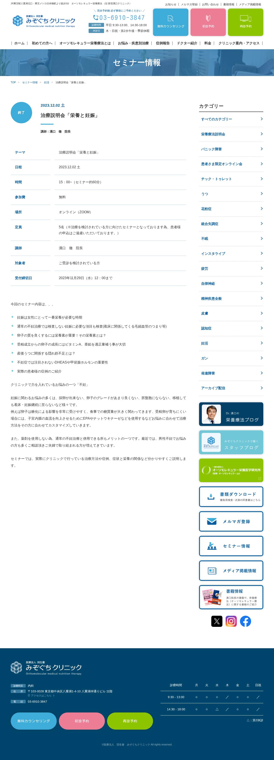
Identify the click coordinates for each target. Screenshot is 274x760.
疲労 (204, 268)
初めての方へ (42, 43)
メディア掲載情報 (250, 4)
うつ (204, 194)
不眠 (204, 238)
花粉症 (206, 209)
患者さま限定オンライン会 (221, 164)
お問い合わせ (210, 4)
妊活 (204, 343)
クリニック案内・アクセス (239, 43)
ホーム (19, 43)
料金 (207, 43)
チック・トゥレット (216, 179)
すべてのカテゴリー (216, 119)
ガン (204, 358)
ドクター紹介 (187, 43)
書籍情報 (228, 4)
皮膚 (204, 313)
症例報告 (163, 43)
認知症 (206, 328)
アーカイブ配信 (213, 388)
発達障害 (208, 373)
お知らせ (170, 4)
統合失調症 (209, 224)
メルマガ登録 (189, 4)
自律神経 (208, 283)
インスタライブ (213, 253)
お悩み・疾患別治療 (133, 43)
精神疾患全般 (211, 298)
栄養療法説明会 (213, 134)
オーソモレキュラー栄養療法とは (85, 43)
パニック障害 (211, 149)
